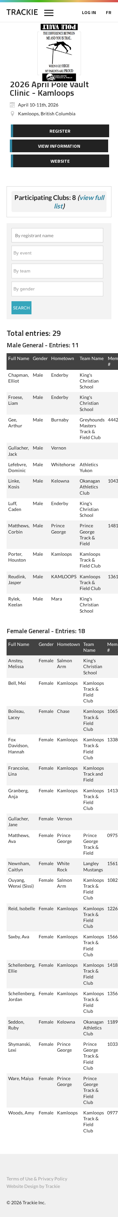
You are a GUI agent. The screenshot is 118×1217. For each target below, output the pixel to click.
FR (108, 12)
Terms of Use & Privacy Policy (37, 1178)
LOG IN (89, 12)
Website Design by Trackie (33, 1186)
